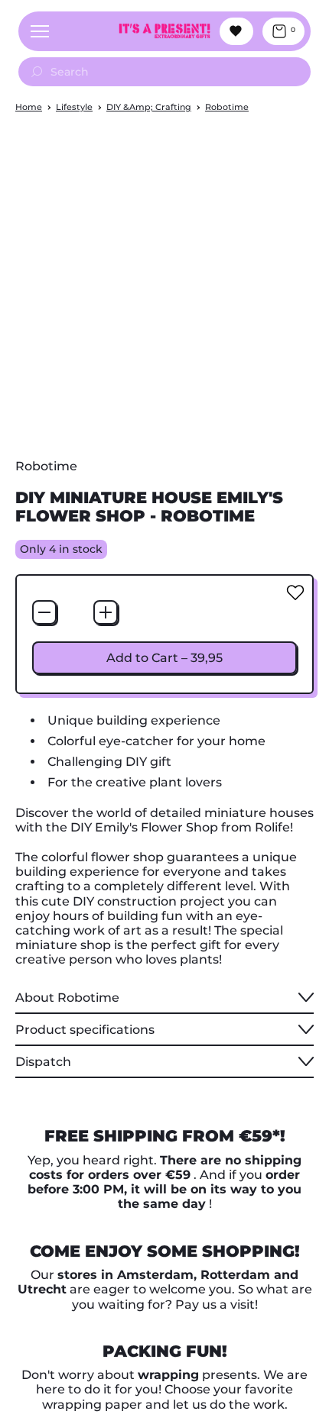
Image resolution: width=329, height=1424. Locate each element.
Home (28, 107)
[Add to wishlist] (295, 592)
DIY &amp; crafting (148, 107)
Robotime (227, 107)
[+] (105, 612)
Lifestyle (74, 107)
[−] (44, 612)
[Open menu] (40, 31)
